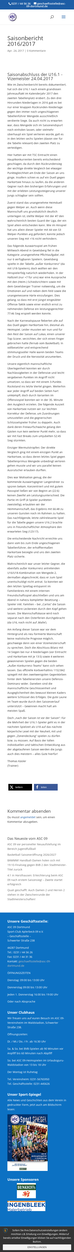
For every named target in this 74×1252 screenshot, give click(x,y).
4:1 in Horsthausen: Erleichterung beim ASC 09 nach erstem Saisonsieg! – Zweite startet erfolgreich (35, 880)
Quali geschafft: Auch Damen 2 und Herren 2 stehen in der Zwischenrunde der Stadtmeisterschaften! (36, 894)
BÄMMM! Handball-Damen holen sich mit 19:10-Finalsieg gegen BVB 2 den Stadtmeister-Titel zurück (37, 865)
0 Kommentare (36, 50)
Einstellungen (37, 1247)
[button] (20, 787)
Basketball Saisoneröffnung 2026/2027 (31, 854)
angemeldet (27, 817)
